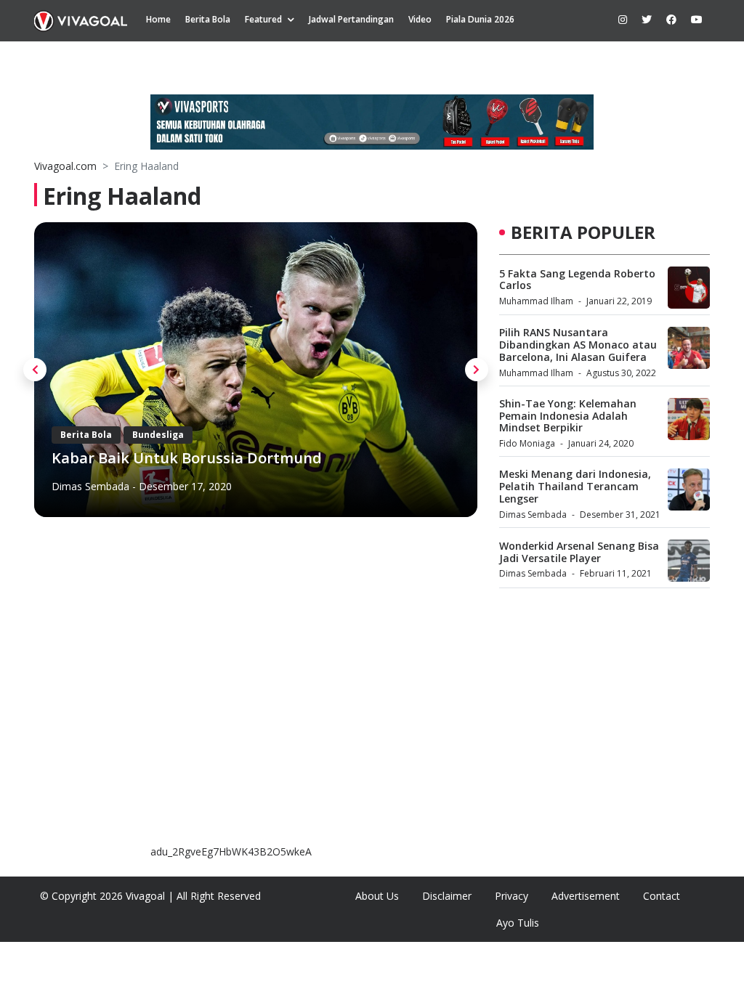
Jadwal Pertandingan (351, 19)
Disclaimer (447, 896)
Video (420, 19)
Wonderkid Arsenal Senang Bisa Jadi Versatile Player (579, 552)
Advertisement (585, 896)
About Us (377, 896)
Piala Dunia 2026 (480, 19)
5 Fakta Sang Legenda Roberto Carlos (577, 280)
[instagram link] (622, 19)
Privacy (511, 896)
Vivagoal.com (65, 166)
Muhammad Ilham (536, 301)
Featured (263, 19)
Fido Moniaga (527, 443)
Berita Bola (207, 19)
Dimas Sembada (90, 486)
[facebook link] (671, 19)
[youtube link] (696, 19)
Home (158, 19)
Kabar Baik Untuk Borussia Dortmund (187, 458)
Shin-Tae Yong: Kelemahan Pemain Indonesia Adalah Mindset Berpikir (567, 416)
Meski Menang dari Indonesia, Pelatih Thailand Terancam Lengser (575, 486)
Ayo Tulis (517, 923)
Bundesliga (158, 434)
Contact (661, 896)
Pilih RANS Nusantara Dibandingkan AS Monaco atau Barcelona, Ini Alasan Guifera (578, 344)
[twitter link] (647, 19)
